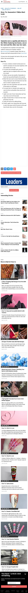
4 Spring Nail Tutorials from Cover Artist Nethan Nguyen (13, 399)
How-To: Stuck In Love (8, 456)
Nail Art (19, 8)
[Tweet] (11, 169)
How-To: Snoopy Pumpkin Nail (10, 567)
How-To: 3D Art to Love (8, 428)
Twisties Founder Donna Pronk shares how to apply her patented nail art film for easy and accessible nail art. (13, 316)
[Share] (5, 169)
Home (2, 8)
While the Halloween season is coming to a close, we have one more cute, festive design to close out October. (14, 571)
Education (2, 199)
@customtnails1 (5, 51)
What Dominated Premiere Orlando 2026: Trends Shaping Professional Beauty (11, 244)
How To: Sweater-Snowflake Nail (11, 511)
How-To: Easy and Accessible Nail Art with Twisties (13, 311)
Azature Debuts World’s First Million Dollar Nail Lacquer (10, 250)
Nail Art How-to (6, 9)
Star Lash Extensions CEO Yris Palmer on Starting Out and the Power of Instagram (11, 209)
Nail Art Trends (5, 339)
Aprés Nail (24, 53)
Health (2, 234)
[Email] (2, 169)
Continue (14, 586)
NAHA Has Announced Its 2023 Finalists (10, 215)
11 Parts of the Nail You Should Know (10, 236)
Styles (2, 220)
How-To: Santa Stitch (7, 483)
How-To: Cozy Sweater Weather (10, 539)
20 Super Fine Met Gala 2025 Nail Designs (13, 341)
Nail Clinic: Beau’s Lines (6, 229)
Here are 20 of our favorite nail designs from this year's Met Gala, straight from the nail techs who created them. (13, 345)
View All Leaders (14, 190)
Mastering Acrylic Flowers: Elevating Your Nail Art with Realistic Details (13, 370)
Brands (2, 206)
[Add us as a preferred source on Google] (14, 169)
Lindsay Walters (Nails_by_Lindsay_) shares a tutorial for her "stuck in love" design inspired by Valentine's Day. (14, 460)
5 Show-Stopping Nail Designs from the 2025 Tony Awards (14, 282)
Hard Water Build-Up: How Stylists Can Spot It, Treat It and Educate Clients (10, 202)
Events (2, 213)
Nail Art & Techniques (10, 8)
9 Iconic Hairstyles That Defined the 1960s (10, 223)
